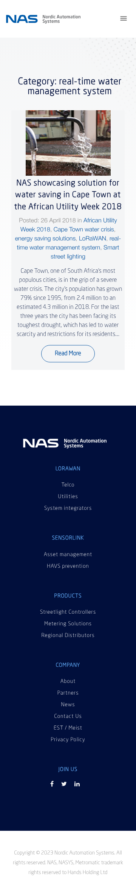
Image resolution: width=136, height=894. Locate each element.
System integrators (68, 508)
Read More (68, 354)
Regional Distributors (68, 636)
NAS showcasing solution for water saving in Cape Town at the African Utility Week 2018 (68, 195)
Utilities (68, 497)
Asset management (68, 555)
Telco (68, 485)
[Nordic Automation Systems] (65, 445)
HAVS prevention (68, 566)
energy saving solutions (45, 238)
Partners (68, 693)
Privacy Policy (68, 740)
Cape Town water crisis (84, 229)
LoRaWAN (92, 238)
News (68, 705)
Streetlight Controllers (68, 612)
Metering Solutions (68, 624)
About (68, 681)
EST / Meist (68, 728)
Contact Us (68, 716)
